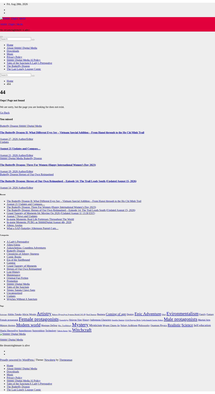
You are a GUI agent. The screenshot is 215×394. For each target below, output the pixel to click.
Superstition (38, 330)
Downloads (13, 51)
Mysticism (95, 325)
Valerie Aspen (62, 331)
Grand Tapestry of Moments (22, 265)
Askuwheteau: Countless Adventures (26, 247)
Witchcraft (82, 329)
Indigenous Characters (100, 320)
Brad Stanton (91, 314)
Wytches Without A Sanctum (22, 299)
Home (10, 44)
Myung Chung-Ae (111, 325)
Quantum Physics (158, 325)
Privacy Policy (14, 57)
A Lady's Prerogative (18, 241)
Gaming (11, 262)
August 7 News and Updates (22, 216)
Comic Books (14, 256)
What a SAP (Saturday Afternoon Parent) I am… (32, 228)
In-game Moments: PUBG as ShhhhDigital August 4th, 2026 (39, 222)
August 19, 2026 (9, 171)
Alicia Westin (29, 314)
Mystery (80, 324)
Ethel (164, 314)
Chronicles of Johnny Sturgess (23, 253)
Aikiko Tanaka (15, 314)
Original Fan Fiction (17, 278)
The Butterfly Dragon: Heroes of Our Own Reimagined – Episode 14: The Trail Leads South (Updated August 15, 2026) (68, 181)
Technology (50, 330)
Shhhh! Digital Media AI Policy (23, 60)
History (86, 320)
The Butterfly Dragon (18, 66)
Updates (4, 142)
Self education (202, 325)
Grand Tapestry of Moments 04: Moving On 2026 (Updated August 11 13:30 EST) (51, 213)
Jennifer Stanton (118, 320)
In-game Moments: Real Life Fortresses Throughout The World (40, 219)
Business (101, 314)
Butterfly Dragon (9, 126)
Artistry (44, 313)
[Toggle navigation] (1, 36)
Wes (69, 331)
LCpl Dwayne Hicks (133, 320)
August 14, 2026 (9, 187)
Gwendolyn (63, 320)
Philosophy (144, 325)
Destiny (130, 314)
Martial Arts (204, 319)
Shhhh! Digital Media (11, 24)
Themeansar (65, 359)
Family (202, 314)
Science (187, 325)
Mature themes (7, 325)
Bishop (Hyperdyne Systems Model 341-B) (69, 314)
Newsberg (49, 359)
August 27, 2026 (9, 139)
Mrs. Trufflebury (64, 326)
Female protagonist (9, 320)
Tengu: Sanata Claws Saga (21, 290)
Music (10, 54)
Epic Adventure (148, 313)
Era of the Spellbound (18, 259)
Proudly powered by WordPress (17, 359)
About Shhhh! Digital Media (22, 47)
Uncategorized (14, 293)
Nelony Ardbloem (128, 325)
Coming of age (116, 314)
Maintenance (13, 275)
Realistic (174, 325)
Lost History (13, 271)
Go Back (5, 112)
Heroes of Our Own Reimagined (36, 174)
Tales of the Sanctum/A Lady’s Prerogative (29, 63)
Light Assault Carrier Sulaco (152, 320)
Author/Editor (25, 139)
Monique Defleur (49, 325)
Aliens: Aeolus (14, 225)
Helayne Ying (75, 320)
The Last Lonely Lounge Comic (24, 69)
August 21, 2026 (9, 155)
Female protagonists (39, 319)
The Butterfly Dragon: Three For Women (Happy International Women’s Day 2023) (48, 164)
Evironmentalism (182, 313)
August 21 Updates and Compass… (20, 148)
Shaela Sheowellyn (9, 330)
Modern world (28, 324)
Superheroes (25, 330)
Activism (3, 314)
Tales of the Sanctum (18, 287)
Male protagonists (180, 319)
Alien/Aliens (13, 244)
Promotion (12, 281)
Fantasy (210, 314)
